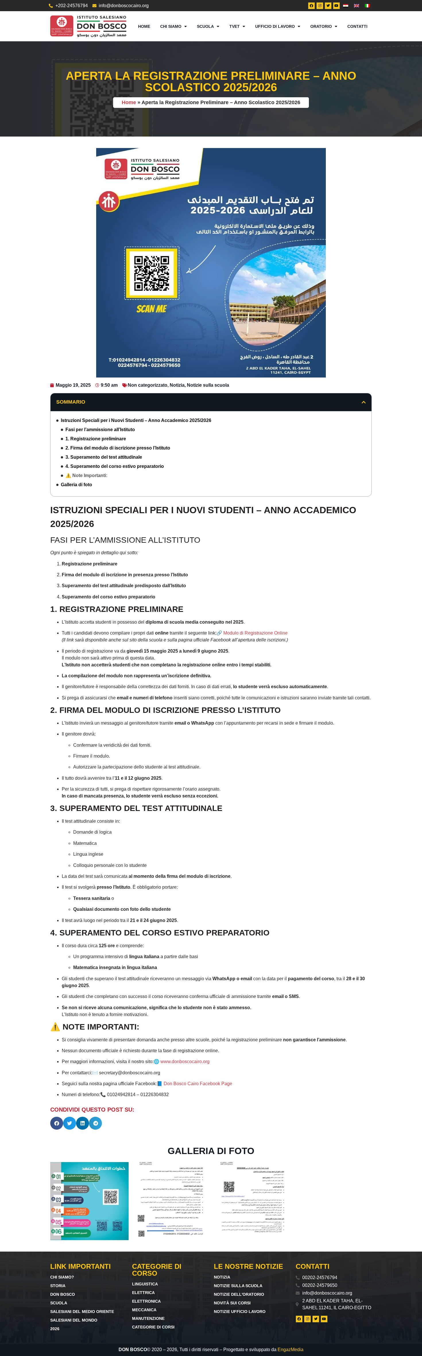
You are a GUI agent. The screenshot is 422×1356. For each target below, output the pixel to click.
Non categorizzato (147, 385)
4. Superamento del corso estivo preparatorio (114, 466)
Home (144, 26)
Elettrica (143, 1292)
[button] (364, 402)
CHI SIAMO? (62, 1277)
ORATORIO (321, 26)
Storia (57, 1285)
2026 (54, 1328)
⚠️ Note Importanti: (86, 475)
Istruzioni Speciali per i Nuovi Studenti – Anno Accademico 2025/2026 (136, 420)
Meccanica (144, 1310)
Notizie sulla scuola (208, 385)
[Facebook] (311, 5)
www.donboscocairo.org (185, 1061)
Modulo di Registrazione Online (255, 633)
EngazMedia (290, 1349)
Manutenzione (148, 1318)
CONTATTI (357, 26)
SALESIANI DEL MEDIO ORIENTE (82, 1311)
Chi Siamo (170, 26)
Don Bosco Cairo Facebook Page (198, 1083)
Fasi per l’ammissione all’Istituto (100, 429)
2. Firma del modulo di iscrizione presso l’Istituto (117, 447)
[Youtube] (336, 5)
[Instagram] (319, 5)
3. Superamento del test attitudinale (103, 457)
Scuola (205, 26)
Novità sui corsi (232, 1303)
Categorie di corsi (153, 1327)
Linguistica (145, 1284)
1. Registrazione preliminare (95, 438)
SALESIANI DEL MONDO (73, 1320)
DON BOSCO (62, 1294)
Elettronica (146, 1301)
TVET (234, 26)
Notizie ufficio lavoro (240, 1311)
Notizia (177, 385)
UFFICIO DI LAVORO (275, 26)
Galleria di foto (76, 484)
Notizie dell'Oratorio (239, 1294)
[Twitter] (328, 5)
